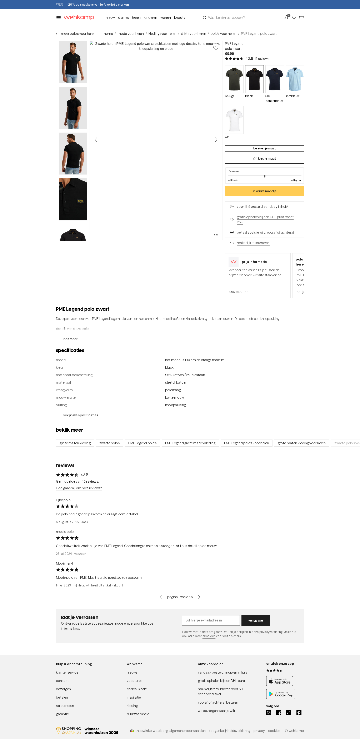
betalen (62, 697)
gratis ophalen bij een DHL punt (221, 681)
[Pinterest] (298, 712)
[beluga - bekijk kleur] (234, 79)
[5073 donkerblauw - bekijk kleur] (274, 79)
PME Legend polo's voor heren (246, 443)
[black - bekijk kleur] (254, 79)
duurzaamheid (138, 714)
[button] (264, 175)
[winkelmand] (301, 17)
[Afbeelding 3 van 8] (73, 154)
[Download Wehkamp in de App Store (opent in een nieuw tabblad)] (280, 685)
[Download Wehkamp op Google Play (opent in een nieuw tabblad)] (280, 698)
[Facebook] (278, 712)
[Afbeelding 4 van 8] (73, 199)
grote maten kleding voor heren (302, 443)
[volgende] (199, 597)
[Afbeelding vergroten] (156, 140)
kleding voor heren (162, 33)
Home (108, 33)
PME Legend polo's (142, 443)
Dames (123, 17)
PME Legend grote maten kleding (190, 443)
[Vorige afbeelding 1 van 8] (96, 139)
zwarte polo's (109, 443)
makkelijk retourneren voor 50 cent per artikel (220, 691)
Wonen (165, 17)
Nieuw (110, 17)
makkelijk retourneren (253, 243)
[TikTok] (288, 712)
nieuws (132, 672)
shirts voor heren (193, 33)
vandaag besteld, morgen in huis (222, 672)
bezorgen (63, 689)
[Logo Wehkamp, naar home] (77, 17)
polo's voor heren (223, 33)
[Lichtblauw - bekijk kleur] (295, 79)
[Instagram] (268, 712)
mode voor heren (131, 33)
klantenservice (67, 672)
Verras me (255, 620)
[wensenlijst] (295, 17)
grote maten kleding (75, 443)
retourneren (65, 706)
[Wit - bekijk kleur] (234, 120)
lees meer (236, 291)
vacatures (134, 681)
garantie (62, 714)
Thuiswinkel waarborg (151, 731)
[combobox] (240, 17)
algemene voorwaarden (187, 731)
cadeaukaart (137, 689)
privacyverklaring (271, 632)
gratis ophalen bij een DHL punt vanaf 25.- (265, 219)
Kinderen (150, 17)
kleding (132, 706)
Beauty (179, 17)
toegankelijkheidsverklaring (229, 731)
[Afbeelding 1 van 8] (73, 62)
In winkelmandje (264, 191)
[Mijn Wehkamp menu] (287, 17)
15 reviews (262, 58)
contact (62, 681)
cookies (274, 731)
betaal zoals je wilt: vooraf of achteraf (265, 232)
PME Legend (234, 43)
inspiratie (134, 697)
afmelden (208, 636)
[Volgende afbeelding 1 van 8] (216, 139)
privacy (259, 731)
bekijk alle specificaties (80, 415)
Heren (136, 17)
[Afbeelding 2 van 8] (73, 108)
